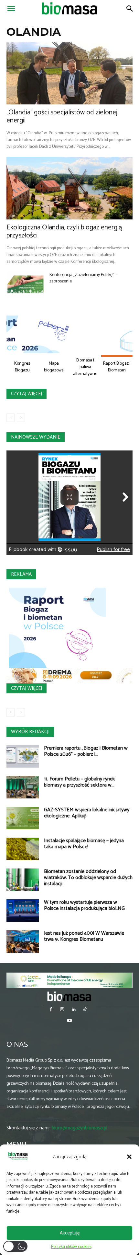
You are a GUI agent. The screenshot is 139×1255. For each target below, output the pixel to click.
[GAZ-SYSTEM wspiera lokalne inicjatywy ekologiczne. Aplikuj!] (22, 818)
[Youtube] (69, 1021)
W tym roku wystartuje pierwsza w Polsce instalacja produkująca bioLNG (84, 905)
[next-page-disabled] (21, 418)
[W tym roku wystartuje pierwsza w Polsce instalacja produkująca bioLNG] (22, 910)
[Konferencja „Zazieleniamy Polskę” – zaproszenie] (25, 285)
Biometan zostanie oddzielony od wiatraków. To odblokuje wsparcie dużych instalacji (88, 877)
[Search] (130, 8)
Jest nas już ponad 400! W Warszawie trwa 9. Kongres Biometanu (84, 936)
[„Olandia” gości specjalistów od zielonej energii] (69, 73)
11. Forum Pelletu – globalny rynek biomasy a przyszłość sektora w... (79, 782)
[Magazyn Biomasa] (69, 996)
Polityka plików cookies (71, 1246)
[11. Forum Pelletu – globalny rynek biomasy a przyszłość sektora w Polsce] (22, 787)
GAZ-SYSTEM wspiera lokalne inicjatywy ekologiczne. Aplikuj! (86, 813)
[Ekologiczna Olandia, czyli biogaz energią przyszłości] (69, 188)
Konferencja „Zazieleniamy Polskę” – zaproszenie (83, 278)
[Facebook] (51, 1010)
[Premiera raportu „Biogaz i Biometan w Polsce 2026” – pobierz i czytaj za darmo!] (22, 756)
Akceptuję (70, 1233)
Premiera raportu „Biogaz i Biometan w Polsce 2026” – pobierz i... (86, 751)
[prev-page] (10, 418)
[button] (129, 1156)
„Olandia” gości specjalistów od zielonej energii (61, 116)
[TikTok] (85, 1010)
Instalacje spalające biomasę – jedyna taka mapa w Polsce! (84, 843)
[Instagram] (62, 1010)
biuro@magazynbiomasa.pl (79, 1128)
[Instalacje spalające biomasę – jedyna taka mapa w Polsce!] (22, 849)
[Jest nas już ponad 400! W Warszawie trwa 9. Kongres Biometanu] (22, 941)
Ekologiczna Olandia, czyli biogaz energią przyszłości (64, 231)
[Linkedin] (74, 1010)
